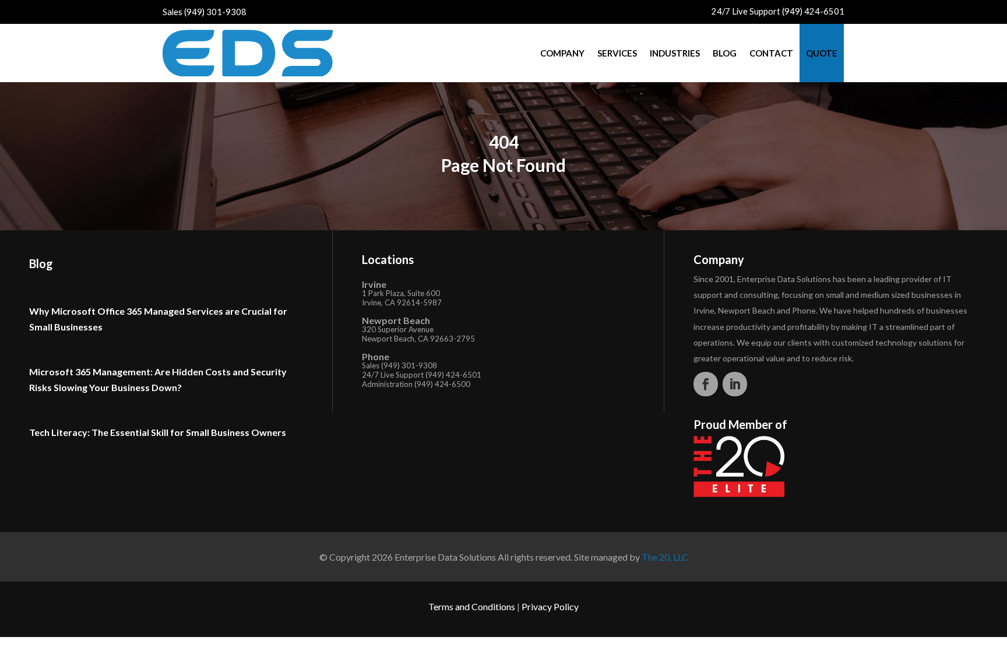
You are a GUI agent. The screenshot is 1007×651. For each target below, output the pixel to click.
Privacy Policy (550, 606)
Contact (771, 53)
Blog (725, 53)
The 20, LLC (665, 556)
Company (562, 53)
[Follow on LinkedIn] (735, 384)
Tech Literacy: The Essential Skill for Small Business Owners (157, 432)
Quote (821, 53)
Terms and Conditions (471, 606)
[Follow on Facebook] (705, 384)
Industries (675, 53)
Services (617, 53)
